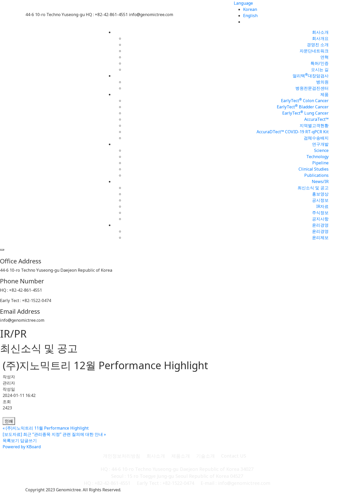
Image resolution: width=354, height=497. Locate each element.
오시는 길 (320, 69)
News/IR (320, 181)
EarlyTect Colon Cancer (305, 100)
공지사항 (320, 219)
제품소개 (180, 456)
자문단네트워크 (314, 51)
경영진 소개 (318, 44)
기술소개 (205, 456)
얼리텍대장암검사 (311, 76)
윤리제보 (320, 237)
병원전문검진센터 (312, 88)
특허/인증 (319, 63)
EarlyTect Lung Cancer (305, 113)
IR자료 (322, 206)
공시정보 (320, 200)
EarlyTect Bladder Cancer (303, 107)
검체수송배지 (316, 138)
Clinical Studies (314, 169)
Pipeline (320, 163)
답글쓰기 (28, 440)
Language (243, 3)
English (250, 15)
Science (321, 150)
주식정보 (320, 212)
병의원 (322, 82)
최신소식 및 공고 (313, 188)
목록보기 (11, 440)
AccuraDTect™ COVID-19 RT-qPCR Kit (293, 132)
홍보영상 (320, 194)
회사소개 (320, 32)
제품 (324, 94)
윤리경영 (320, 225)
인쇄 (9, 421)
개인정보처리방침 (121, 456)
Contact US (233, 456)
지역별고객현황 (314, 125)
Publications (316, 175)
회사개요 (320, 38)
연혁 (324, 57)
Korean (250, 9)
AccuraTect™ (316, 119)
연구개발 (320, 144)
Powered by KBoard (22, 447)
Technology (317, 156)
